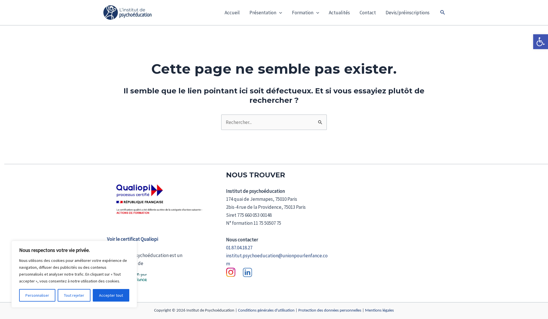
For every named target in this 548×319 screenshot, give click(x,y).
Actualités (339, 12)
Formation (302, 12)
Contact (368, 12)
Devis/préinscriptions (408, 12)
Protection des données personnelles (329, 310)
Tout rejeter (74, 295)
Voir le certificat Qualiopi (132, 239)
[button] (540, 41)
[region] (74, 274)
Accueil (232, 12)
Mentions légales (379, 310)
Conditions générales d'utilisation (266, 310)
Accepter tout (111, 295)
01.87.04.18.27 (239, 247)
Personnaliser (37, 295)
